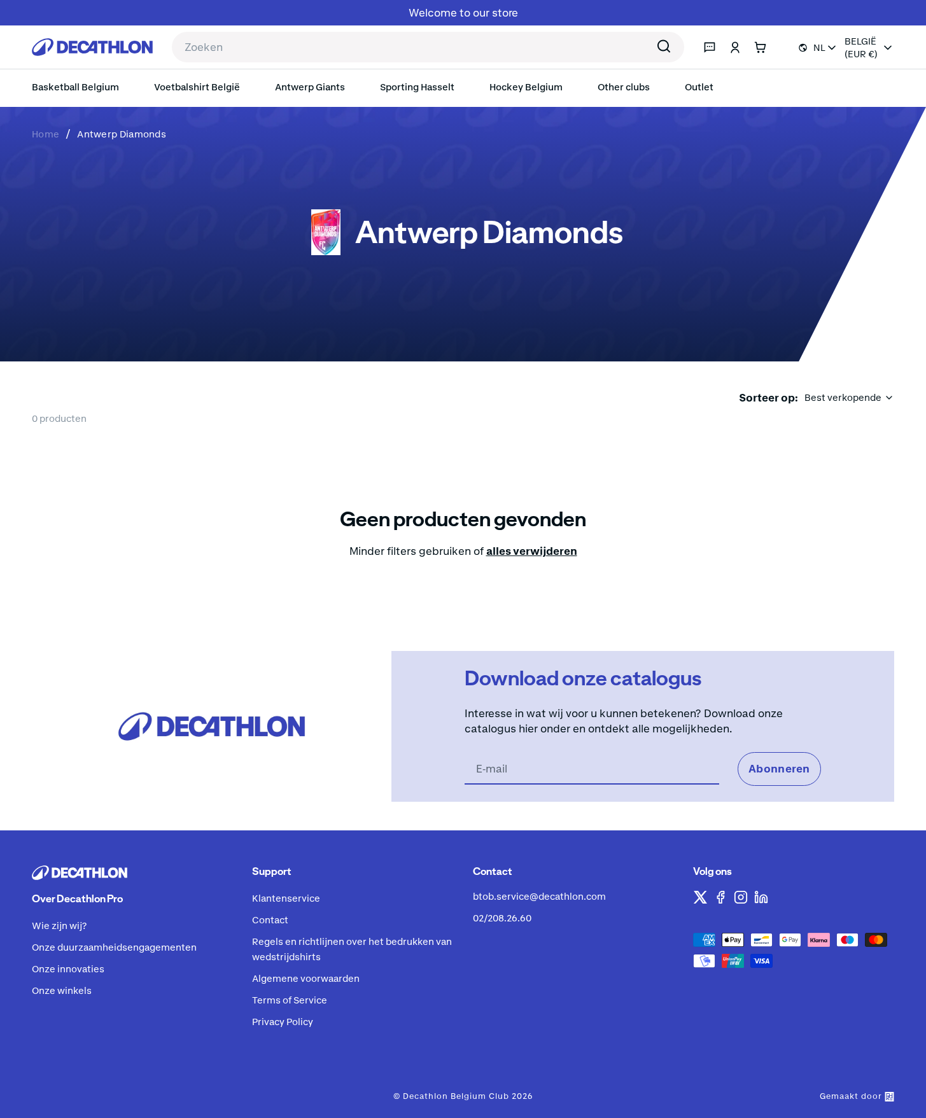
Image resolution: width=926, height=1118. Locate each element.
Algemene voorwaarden (306, 978)
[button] (625, 87)
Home (45, 134)
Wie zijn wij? (59, 925)
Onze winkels (62, 990)
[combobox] (428, 47)
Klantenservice (286, 898)
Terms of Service (289, 1000)
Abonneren (779, 768)
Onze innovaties (68, 968)
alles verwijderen (531, 551)
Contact (270, 919)
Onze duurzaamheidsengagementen (114, 947)
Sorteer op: (768, 397)
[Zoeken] (663, 47)
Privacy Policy (282, 1021)
